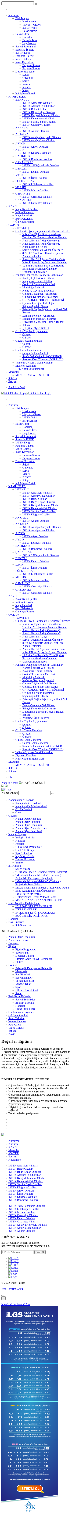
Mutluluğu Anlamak (33, 287)
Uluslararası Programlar (28, 846)
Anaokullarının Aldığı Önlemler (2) (41, 243)
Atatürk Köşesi (16, 387)
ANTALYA (21, 134)
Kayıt (11, 1033)
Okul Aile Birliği (24, 850)
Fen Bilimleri (22, 974)
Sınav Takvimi (16, 1018)
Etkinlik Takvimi (24, 1002)
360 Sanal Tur (23, 925)
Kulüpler (20, 840)
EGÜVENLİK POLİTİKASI (31, 915)
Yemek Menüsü (17, 1021)
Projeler (19, 843)
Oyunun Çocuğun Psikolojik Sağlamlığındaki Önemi (38, 305)
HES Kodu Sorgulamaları (29, 368)
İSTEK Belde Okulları (34, 109)
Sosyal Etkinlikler (25, 999)
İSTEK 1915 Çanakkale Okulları (40, 165)
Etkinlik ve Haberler (19, 996)
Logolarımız (29, 43)
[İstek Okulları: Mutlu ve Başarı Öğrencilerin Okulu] (26, 393)
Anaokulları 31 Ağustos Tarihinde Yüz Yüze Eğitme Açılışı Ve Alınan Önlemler (44, 261)
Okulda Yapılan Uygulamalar (31, 331)
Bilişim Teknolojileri (26, 990)
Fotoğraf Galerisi (24, 55)
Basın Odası (22, 34)
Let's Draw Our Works (28, 893)
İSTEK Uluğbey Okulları (36, 124)
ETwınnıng (14, 865)
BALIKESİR (22, 156)
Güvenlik (27, 77)
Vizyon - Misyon (31, 24)
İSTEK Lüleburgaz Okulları (37, 184)
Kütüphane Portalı (25, 93)
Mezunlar (13, 371)
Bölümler (13, 965)
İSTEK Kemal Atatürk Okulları (39, 118)
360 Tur (12, 378)
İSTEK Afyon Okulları (35, 146)
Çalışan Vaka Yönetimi (35, 353)
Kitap (25, 90)
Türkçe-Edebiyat (24, 980)
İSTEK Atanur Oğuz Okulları (38, 105)
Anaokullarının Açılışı (34, 246)
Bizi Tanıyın (22, 18)
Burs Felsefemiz (24, 218)
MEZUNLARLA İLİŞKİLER (32, 375)
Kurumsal (13, 15)
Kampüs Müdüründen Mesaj (31, 806)
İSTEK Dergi (22, 52)
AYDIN (19, 149)
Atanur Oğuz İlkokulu (27, 821)
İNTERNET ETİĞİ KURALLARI (35, 912)
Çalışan (26, 334)
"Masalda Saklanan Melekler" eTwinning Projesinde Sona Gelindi (38, 883)
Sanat (18, 993)
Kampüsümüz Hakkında (28, 803)
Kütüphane (14, 1159)
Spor (18, 987)
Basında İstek (29, 40)
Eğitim (12, 946)
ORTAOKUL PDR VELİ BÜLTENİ (43, 299)
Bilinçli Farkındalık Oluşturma (39, 318)
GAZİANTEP (23, 199)
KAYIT (12, 206)
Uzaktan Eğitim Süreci (34, 271)
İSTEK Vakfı (29, 27)
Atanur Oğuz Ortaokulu (28, 824)
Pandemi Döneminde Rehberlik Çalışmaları (39, 274)
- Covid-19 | (22, 228)
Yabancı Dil (21, 952)
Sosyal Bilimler (23, 977)
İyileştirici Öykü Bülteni (35, 328)
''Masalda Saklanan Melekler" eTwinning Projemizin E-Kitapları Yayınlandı (38, 877)
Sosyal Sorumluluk (25, 46)
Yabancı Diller (23, 983)
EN (10, 777)
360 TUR (13, 1153)
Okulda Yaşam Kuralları (28, 340)
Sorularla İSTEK (24, 49)
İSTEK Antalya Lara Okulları (38, 140)
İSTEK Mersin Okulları (35, 190)
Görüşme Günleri (18, 1015)
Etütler (19, 961)
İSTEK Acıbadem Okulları (37, 102)
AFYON (20, 143)
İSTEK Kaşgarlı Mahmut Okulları (41, 115)
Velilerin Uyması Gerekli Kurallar (34, 362)
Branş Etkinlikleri (25, 1008)
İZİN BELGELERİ (26, 909)
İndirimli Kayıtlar (24, 212)
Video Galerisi (23, 59)
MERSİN (20, 187)
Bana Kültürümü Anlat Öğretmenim (35, 890)
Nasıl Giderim (16, 922)
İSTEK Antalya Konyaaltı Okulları (41, 137)
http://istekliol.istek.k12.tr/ (15, 1304)
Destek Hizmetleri (25, 859)
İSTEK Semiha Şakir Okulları (39, 121)
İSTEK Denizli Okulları (35, 171)
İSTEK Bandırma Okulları (37, 159)
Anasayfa (13, 1140)
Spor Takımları (23, 853)
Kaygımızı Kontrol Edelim (37, 281)
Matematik (21, 971)
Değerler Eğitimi (24, 955)
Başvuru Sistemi (31, 65)
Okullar (12, 815)
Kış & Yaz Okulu (24, 856)
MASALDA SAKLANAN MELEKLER (38, 900)
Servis (25, 80)
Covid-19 (13, 224)
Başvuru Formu (31, 68)
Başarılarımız (29, 30)
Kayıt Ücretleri (23, 215)
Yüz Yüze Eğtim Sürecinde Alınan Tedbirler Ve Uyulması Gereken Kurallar (44, 236)
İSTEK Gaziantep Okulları (37, 202)
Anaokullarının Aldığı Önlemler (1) (41, 240)
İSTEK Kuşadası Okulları (36, 152)
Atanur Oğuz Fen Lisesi (28, 831)
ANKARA (21, 127)
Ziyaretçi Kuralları (25, 365)
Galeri (18, 812)
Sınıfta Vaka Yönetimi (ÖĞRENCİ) (42, 356)
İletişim (26, 325)
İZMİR (19, 174)
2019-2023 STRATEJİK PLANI (33, 906)
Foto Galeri (14, 1024)
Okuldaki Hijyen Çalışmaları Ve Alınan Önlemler (42, 231)
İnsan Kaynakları (24, 62)
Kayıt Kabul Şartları (26, 209)
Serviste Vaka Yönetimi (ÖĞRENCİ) (42, 359)
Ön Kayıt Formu (24, 221)
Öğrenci (26, 337)
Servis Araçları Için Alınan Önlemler (42, 249)
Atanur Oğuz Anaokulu (28, 818)
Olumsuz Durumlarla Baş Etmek (40, 296)
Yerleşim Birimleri (25, 837)
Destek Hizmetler (25, 71)
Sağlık (25, 74)
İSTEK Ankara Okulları (35, 131)
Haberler (27, 37)
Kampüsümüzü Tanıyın (21, 799)
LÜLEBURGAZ (25, 181)
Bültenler (13, 943)
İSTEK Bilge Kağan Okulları (38, 112)
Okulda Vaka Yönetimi (28, 350)
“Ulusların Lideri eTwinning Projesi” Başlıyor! (41, 871)
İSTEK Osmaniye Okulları (37, 196)
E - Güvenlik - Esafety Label (24, 903)
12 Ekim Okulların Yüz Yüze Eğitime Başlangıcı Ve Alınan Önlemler (43, 267)
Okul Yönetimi (23, 809)
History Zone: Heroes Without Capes (35, 896)
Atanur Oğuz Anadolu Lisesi (31, 828)
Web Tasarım (8, 1288)
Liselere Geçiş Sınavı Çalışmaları (33, 958)
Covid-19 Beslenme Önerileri (38, 284)
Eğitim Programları (25, 949)
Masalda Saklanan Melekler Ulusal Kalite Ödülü (42, 887)
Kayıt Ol (40, 1252)
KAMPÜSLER (17, 96)
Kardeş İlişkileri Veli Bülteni (38, 278)
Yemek (26, 84)
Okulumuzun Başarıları (21, 1012)
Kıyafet (26, 87)
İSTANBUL (22, 99)
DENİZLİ (21, 168)
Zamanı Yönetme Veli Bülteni (38, 315)
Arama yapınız (9, 792)
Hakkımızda (29, 21)
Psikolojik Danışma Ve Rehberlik (33, 968)
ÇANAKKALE (24, 162)
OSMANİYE (22, 193)
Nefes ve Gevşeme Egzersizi (38, 290)
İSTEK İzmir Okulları (34, 177)
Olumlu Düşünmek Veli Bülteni (39, 293)
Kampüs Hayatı (17, 834)
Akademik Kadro (18, 940)
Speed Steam (22, 868)
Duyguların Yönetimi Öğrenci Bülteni (43, 321)
